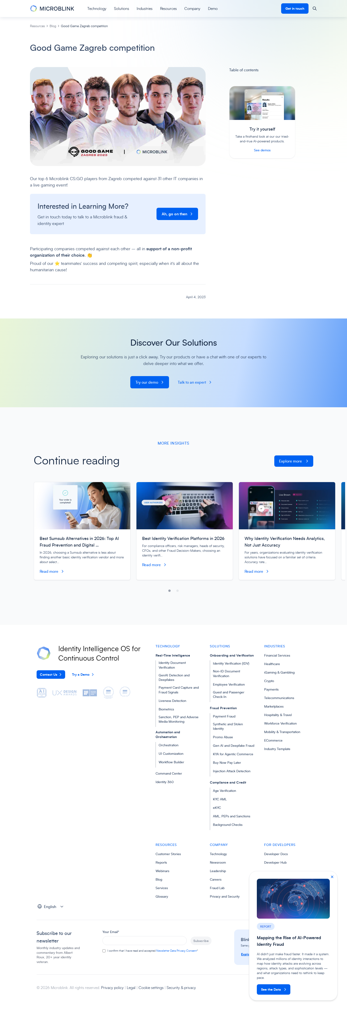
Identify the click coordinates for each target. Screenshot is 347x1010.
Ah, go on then (174, 214)
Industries (144, 8)
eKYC (217, 808)
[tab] (169, 591)
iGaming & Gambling (279, 672)
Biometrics (166, 709)
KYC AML (220, 799)
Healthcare (272, 664)
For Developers (280, 845)
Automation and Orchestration (168, 734)
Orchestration (168, 745)
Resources (168, 8)
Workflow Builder (171, 762)
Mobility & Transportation (282, 732)
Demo (213, 8)
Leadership (218, 871)
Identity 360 (165, 782)
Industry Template (277, 749)
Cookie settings (151, 987)
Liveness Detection (172, 701)
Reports (161, 862)
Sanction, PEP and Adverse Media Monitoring (179, 719)
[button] (52, 906)
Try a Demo (80, 674)
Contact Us (48, 674)
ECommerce (273, 740)
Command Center (169, 773)
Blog (53, 26)
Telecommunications (279, 698)
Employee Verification (229, 684)
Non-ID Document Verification (226, 673)
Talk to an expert (192, 382)
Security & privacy (181, 987)
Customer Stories (168, 854)
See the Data (271, 989)
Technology (96, 8)
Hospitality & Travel (278, 715)
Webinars (162, 871)
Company (192, 8)
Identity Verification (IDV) (231, 663)
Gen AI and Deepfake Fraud (233, 745)
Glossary (162, 896)
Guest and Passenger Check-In (228, 694)
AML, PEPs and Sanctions (231, 816)
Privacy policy (113, 987)
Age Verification (224, 791)
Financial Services (277, 655)
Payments (271, 689)
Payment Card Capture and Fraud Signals (179, 689)
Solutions (121, 8)
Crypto (269, 681)
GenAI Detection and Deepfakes (174, 677)
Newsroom (218, 862)
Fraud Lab (217, 888)
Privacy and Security (225, 896)
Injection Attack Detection (231, 771)
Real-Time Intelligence (173, 655)
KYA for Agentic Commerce (233, 754)
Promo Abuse (223, 737)
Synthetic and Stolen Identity (228, 726)
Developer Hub (275, 862)
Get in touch (294, 8)
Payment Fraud (224, 716)
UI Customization (171, 753)
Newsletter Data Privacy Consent (176, 950)
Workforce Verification (280, 723)
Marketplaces (274, 706)
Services (162, 888)
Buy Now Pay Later (227, 762)
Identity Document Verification (172, 665)
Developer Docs (276, 854)
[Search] (314, 8)
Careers (215, 879)
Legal (131, 987)
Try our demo (146, 382)
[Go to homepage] (52, 8)
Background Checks (227, 825)
